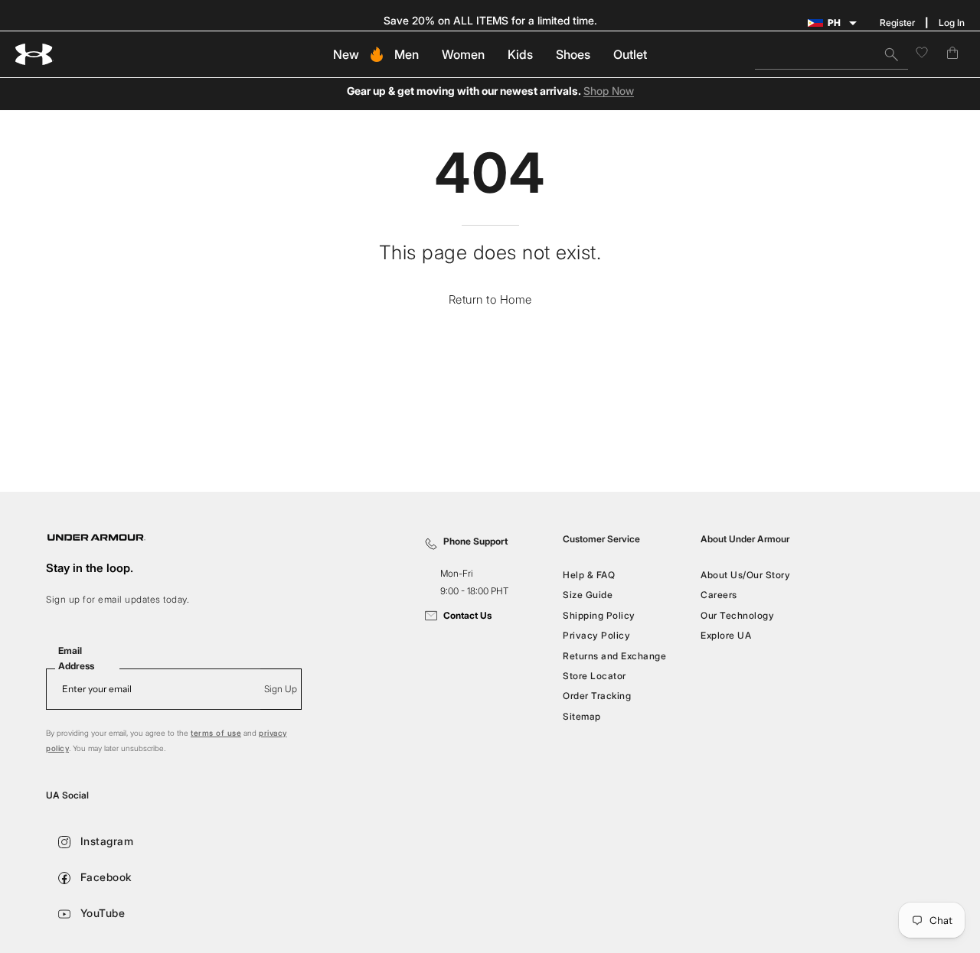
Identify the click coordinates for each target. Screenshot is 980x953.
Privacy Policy (596, 635)
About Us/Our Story (745, 575)
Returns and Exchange (614, 655)
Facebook (104, 876)
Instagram (105, 840)
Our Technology (737, 615)
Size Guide (587, 594)
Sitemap (582, 715)
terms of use (216, 732)
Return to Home (490, 299)
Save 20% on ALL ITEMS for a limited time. (490, 20)
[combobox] (831, 54)
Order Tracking (597, 695)
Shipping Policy (599, 615)
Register (897, 22)
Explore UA (726, 635)
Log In (952, 22)
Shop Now (608, 91)
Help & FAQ (589, 575)
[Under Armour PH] (34, 55)
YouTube (101, 912)
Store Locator (594, 675)
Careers (719, 594)
